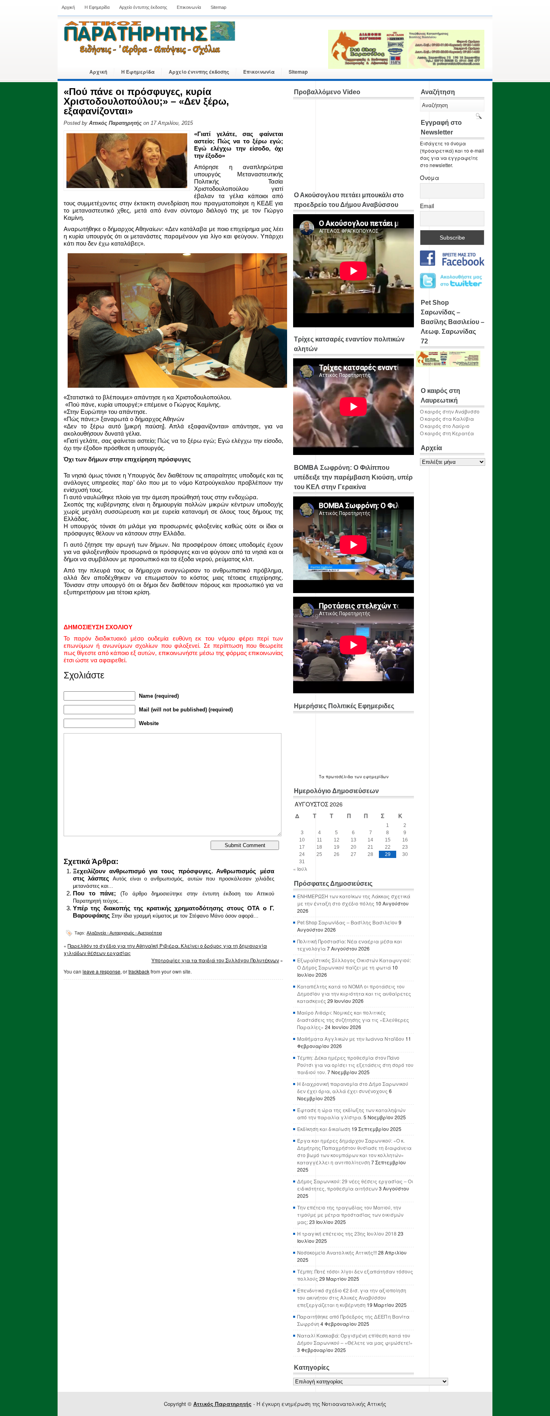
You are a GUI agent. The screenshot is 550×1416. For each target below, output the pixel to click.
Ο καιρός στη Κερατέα (447, 433)
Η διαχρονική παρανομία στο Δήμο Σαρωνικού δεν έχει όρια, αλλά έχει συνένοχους (352, 1087)
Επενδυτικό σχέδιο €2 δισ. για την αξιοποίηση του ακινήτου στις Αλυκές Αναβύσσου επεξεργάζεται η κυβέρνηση (351, 1297)
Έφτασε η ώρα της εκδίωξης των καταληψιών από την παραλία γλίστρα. (351, 1113)
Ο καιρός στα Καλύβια (447, 418)
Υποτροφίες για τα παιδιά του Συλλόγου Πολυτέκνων (215, 960)
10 (302, 840)
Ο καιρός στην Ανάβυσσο (450, 411)
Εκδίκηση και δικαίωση (323, 1128)
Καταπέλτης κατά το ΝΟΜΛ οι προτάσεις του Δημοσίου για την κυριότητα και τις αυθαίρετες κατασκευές (354, 993)
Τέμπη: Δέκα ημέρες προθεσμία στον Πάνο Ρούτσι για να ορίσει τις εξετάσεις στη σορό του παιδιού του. (355, 1064)
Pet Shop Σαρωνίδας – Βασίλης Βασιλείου (347, 922)
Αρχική (68, 7)
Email (427, 206)
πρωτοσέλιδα (339, 776)
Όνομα (429, 178)
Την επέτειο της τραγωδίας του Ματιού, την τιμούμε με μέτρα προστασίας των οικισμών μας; (350, 1214)
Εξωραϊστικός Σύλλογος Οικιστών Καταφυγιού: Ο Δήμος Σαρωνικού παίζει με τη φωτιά (354, 964)
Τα (322, 776)
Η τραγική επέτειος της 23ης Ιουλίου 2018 (347, 1233)
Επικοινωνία (189, 7)
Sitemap (218, 7)
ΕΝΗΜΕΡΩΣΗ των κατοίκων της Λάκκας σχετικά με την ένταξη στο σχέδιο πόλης (353, 900)
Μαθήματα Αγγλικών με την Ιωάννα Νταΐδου (350, 1038)
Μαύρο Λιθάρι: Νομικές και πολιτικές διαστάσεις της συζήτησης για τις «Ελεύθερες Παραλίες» (353, 1019)
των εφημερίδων (371, 776)
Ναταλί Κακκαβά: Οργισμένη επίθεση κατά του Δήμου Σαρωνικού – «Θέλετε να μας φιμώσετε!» (355, 1339)
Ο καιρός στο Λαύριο (444, 425)
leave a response (101, 971)
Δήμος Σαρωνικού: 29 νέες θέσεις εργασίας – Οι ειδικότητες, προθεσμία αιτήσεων (355, 1185)
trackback (138, 971)
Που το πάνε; (94, 893)
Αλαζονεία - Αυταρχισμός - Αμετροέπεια (124, 932)
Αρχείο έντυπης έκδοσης (143, 7)
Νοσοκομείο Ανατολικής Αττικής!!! (337, 1252)
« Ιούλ (300, 868)
